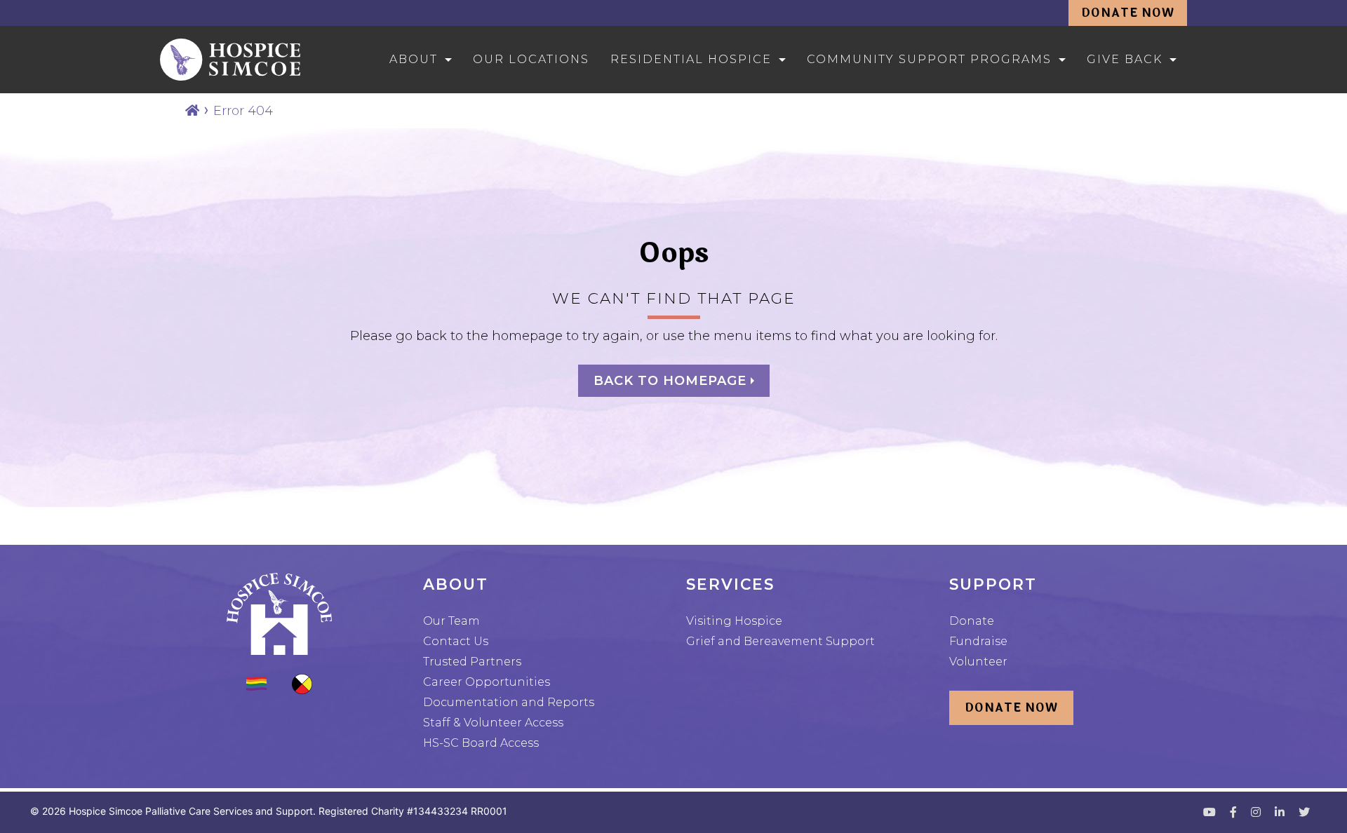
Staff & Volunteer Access (493, 722)
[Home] (192, 110)
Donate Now (1127, 13)
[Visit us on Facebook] (1233, 812)
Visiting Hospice (734, 621)
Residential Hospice (691, 59)
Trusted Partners (472, 661)
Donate (971, 621)
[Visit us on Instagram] (1256, 812)
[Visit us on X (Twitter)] (1304, 812)
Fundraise (978, 641)
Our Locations (531, 59)
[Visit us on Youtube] (1209, 812)
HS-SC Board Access (481, 743)
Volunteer (978, 661)
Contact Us (455, 641)
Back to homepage (672, 380)
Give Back (1124, 59)
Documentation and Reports (508, 702)
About (413, 59)
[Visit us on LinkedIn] (1280, 812)
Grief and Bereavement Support (780, 641)
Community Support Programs (929, 59)
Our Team (451, 621)
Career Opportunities (486, 682)
